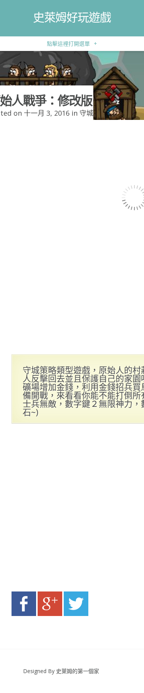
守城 (86, 113)
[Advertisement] (72, 510)
